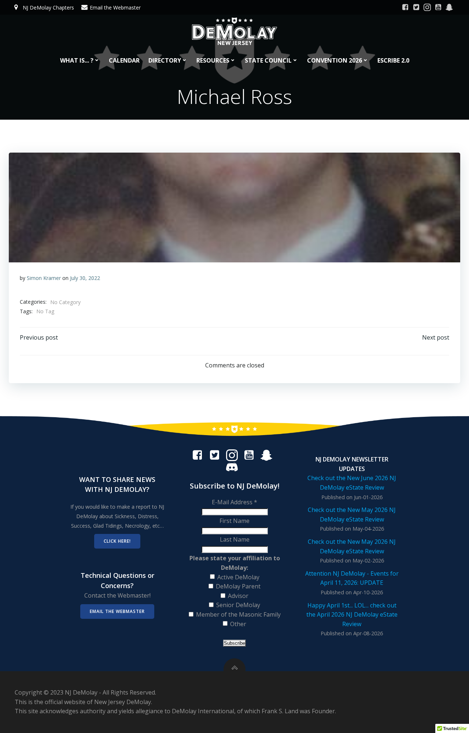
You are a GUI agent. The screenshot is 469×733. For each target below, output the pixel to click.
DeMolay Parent (238, 586)
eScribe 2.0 (393, 60)
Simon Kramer (44, 277)
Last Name (235, 539)
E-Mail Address (234, 502)
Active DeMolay (238, 577)
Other (238, 624)
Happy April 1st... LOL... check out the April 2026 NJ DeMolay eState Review (352, 614)
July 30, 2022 (85, 277)
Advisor (238, 596)
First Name (234, 521)
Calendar (124, 60)
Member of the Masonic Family (238, 614)
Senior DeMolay (238, 605)
